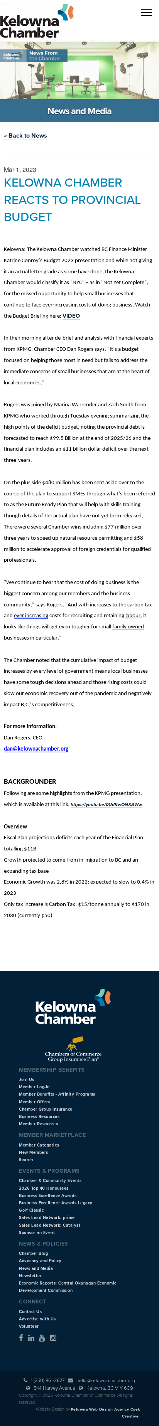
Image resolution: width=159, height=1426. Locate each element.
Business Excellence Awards (47, 1195)
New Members (33, 1152)
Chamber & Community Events (50, 1180)
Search (26, 1159)
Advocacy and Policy (40, 1260)
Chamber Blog (33, 1253)
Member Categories (39, 1145)
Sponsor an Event (37, 1232)
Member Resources (38, 1123)
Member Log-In (34, 1086)
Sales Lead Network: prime (47, 1217)
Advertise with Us (37, 1319)
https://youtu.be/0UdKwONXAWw (106, 804)
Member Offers (34, 1101)
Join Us (26, 1079)
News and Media (36, 1268)
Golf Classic (31, 1210)
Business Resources (39, 1116)
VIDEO (71, 316)
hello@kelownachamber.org (105, 1380)
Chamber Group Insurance (46, 1109)
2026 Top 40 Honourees (44, 1188)
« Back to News (25, 136)
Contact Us (30, 1311)
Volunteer (29, 1326)
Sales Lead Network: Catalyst (49, 1225)
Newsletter (30, 1275)
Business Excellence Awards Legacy (56, 1202)
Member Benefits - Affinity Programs (57, 1094)
